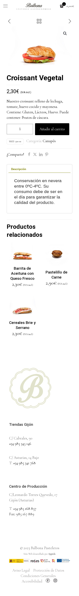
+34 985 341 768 (24, 463)
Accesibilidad (32, 581)
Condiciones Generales (38, 575)
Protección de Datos (48, 570)
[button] (65, 33)
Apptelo (52, 553)
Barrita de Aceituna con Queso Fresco (22, 273)
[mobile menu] (5, 6)
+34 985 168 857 (24, 508)
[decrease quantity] (11, 129)
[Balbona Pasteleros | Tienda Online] (39, 6)
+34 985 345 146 (20, 443)
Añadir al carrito (52, 129)
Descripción (18, 169)
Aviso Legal (21, 570)
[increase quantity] (28, 129)
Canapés (49, 141)
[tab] (39, 169)
